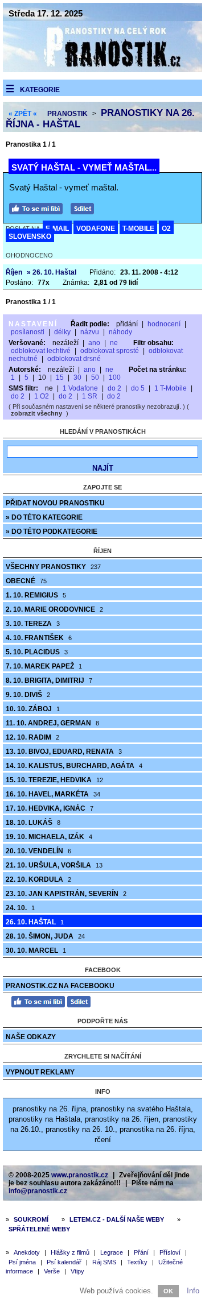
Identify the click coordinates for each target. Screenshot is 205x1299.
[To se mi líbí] (38, 207)
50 (95, 377)
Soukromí (31, 1219)
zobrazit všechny (36, 413)
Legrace (111, 1252)
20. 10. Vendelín (38, 851)
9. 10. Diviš (28, 695)
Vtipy (77, 1271)
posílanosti (27, 332)
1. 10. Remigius (36, 595)
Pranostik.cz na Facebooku (60, 986)
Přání (141, 1252)
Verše (52, 1271)
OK (168, 1291)
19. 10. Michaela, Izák (49, 837)
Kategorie (40, 90)
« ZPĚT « (23, 114)
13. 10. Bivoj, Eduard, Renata (64, 752)
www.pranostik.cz (79, 1175)
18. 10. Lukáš (33, 823)
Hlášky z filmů (70, 1252)
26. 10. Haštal (35, 922)
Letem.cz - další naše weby (116, 1219)
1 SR (89, 396)
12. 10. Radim (32, 737)
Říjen (14, 272)
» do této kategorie (44, 517)
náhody (120, 332)
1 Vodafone (80, 388)
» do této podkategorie (51, 532)
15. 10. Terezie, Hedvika (54, 780)
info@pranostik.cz (38, 1191)
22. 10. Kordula (38, 879)
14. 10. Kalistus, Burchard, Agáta (74, 766)
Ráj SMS (104, 1262)
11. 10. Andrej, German (52, 723)
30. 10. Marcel (36, 950)
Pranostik (67, 114)
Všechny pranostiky (53, 567)
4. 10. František (39, 638)
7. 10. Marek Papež (44, 666)
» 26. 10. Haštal (51, 272)
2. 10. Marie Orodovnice (54, 609)
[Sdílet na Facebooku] (85, 207)
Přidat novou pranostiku (55, 503)
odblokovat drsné (74, 359)
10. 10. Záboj (33, 709)
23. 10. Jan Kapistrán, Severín (66, 894)
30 (77, 377)
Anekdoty (27, 1252)
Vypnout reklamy (40, 1072)
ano (94, 343)
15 (60, 377)
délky (62, 332)
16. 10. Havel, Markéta (53, 794)
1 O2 (41, 396)
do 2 (114, 388)
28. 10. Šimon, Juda (45, 936)
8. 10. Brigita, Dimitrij (49, 680)
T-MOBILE (138, 229)
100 (115, 377)
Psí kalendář (64, 1262)
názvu (89, 332)
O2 (166, 229)
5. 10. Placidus (37, 652)
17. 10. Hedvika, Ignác (49, 808)
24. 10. (20, 908)
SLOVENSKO (30, 236)
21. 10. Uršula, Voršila (54, 865)
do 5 (138, 388)
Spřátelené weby (39, 1229)
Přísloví (170, 1252)
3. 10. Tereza (33, 624)
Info (193, 1290)
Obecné (26, 581)
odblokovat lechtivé (41, 351)
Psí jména (22, 1262)
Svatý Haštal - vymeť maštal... (84, 167)
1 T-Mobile (170, 388)
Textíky (137, 1262)
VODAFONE (95, 229)
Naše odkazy (31, 1037)
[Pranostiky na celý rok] (102, 69)
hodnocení (164, 324)
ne (114, 343)
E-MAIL (57, 229)
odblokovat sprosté (109, 351)
